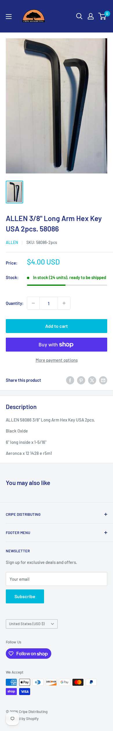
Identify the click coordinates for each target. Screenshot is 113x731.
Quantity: (14, 303)
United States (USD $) (27, 623)
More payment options (57, 360)
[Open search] (79, 16)
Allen (12, 242)
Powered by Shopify (22, 718)
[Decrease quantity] (33, 303)
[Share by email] (103, 380)
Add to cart (56, 326)
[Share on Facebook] (70, 380)
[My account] (91, 16)
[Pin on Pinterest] (81, 380)
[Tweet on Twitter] (92, 380)
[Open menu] (9, 16)
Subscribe (24, 596)
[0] (102, 16)
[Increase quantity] (64, 303)
